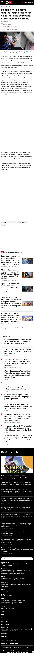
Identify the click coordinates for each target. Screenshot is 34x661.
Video (25, 2)
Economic (11, 6)
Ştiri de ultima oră (6, 647)
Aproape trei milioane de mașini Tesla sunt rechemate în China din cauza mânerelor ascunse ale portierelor (10, 288)
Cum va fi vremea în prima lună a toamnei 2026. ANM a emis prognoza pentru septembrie (17, 397)
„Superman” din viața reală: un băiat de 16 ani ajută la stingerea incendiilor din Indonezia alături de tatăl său (16, 483)
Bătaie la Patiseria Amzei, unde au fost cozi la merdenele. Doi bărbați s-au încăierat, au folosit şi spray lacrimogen (17, 549)
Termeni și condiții (18, 651)
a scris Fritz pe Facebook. (8, 95)
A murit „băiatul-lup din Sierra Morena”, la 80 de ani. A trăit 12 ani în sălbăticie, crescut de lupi (18, 351)
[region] (17, 657)
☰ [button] (2, 2)
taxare (4, 225)
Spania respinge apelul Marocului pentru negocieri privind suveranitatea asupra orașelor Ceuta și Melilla (18, 406)
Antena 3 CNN (4, 6)
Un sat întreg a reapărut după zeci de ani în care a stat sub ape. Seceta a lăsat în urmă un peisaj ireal (17, 342)
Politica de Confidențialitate (19, 652)
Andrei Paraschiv (6, 21)
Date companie (7, 651)
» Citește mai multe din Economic (12, 328)
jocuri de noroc (22, 222)
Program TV (16, 647)
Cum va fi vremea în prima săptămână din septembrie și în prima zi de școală (16, 532)
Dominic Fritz (12, 222)
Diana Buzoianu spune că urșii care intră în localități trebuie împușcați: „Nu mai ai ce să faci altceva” (15, 508)
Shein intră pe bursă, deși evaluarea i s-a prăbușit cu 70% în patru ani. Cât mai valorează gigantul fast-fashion (10, 274)
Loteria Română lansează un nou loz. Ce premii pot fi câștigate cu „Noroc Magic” (15, 477)
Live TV (30, 2)
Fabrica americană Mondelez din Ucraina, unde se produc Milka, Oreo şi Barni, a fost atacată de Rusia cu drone (16, 516)
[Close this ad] (33, 652)
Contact (27, 647)
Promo (22, 647)
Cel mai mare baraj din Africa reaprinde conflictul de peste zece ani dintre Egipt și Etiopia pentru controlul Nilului (18, 428)
